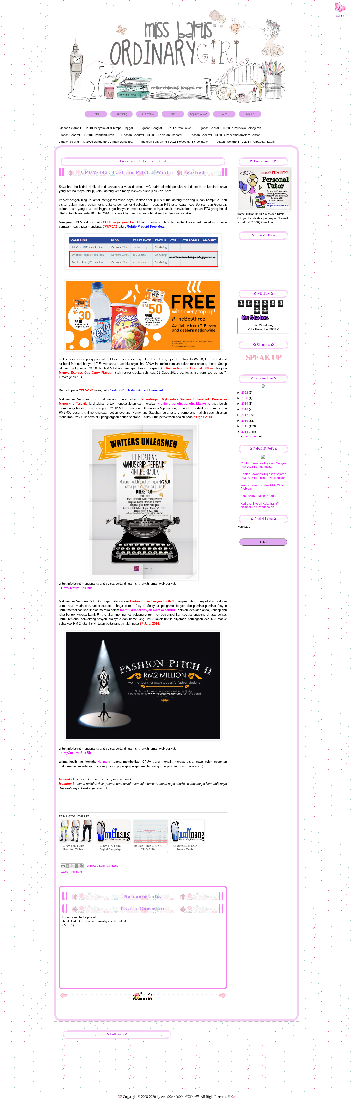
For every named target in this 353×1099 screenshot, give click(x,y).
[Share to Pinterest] (81, 865)
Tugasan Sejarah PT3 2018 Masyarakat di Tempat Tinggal (95, 128)
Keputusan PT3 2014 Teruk (258, 496)
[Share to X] (72, 865)
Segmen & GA (198, 114)
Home (95, 114)
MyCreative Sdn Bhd (78, 588)
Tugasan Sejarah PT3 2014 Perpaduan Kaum (245, 141)
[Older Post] (222, 998)
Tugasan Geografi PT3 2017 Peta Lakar (165, 128)
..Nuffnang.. (76, 871)
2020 (245, 398)
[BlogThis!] (67, 865)
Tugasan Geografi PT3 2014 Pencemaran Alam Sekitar (224, 135)
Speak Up (263, 357)
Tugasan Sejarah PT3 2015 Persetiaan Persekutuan (174, 141)
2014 (245, 431)
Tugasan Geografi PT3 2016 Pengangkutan (85, 135)
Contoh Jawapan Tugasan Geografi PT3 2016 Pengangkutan (264, 465)
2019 (245, 403)
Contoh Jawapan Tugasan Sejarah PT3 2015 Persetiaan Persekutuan (263, 476)
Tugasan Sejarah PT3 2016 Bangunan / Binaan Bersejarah (95, 141)
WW (224, 114)
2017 (245, 415)
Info (172, 114)
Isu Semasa (147, 114)
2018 (245, 409)
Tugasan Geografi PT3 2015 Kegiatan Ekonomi (151, 135)
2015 (245, 426)
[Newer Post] (63, 998)
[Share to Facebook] (76, 865)
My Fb (250, 114)
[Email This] (63, 865)
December (252, 436)
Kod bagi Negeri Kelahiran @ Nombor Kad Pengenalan (260, 505)
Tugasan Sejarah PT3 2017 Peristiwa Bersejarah (229, 128)
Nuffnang (121, 114)
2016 (245, 420)
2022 (245, 392)
